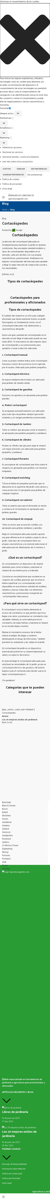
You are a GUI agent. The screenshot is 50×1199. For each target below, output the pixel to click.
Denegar (21, 169)
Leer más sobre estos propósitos (17, 161)
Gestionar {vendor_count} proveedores (20, 157)
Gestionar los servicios (12, 152)
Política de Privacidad (11, 1178)
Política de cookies (10, 179)
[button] (25, 40)
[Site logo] (25, 197)
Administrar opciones (12, 147)
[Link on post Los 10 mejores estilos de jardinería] (25, 693)
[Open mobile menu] (3, 197)
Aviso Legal (7, 1183)
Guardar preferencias (13, 174)
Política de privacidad (12, 184)
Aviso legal (7, 188)
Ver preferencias (39, 169)
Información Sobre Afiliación (14, 1169)
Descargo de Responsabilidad (14, 1164)
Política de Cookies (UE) (12, 1173)
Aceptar (7, 169)
